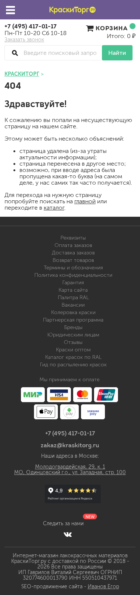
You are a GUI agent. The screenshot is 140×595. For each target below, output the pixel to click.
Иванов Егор (103, 586)
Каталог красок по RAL (73, 357)
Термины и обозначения (73, 267)
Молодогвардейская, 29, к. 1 (70, 467)
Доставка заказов (73, 253)
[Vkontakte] (68, 534)
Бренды (73, 327)
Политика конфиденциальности (73, 275)
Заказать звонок (24, 40)
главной (85, 201)
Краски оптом (73, 350)
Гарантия (73, 282)
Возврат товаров (73, 260)
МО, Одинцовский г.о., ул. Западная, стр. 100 (70, 472)
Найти (117, 53)
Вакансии (73, 305)
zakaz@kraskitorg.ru (70, 445)
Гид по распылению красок (73, 364)
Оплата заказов (73, 245)
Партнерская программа (73, 320)
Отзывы (73, 342)
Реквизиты (73, 238)
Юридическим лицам (73, 335)
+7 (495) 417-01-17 (30, 26)
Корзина (112, 28)
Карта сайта (73, 290)
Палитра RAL (73, 297)
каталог (54, 207)
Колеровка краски (73, 312)
